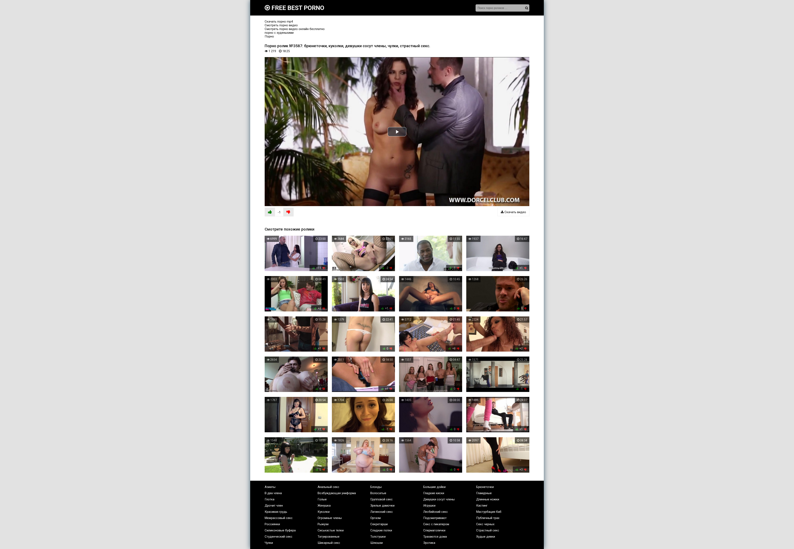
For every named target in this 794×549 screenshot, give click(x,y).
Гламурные (484, 493)
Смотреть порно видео (281, 25)
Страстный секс (487, 530)
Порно (269, 36)
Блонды (376, 487)
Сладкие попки (381, 530)
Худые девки (485, 536)
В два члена (273, 493)
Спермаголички (434, 530)
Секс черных (485, 524)
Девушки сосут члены (439, 499)
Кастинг (482, 505)
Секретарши (379, 524)
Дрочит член (274, 505)
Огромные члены (330, 518)
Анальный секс (328, 487)
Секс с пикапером (436, 524)
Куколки (324, 512)
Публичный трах (487, 518)
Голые (322, 499)
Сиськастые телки (331, 530)
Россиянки (272, 524)
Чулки (269, 543)
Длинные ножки (487, 499)
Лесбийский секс (435, 512)
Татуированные (329, 536)
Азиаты (270, 487)
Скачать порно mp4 (279, 21)
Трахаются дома (435, 536)
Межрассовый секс (279, 518)
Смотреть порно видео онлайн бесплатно (295, 29)
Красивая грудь (276, 512)
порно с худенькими (279, 33)
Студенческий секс (278, 536)
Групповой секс (381, 499)
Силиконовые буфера (280, 530)
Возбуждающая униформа (337, 493)
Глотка (269, 499)
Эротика (429, 543)
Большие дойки (434, 487)
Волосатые (378, 493)
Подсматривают (435, 518)
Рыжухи (323, 524)
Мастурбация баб (488, 512)
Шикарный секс (329, 543)
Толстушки (378, 536)
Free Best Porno (297, 7)
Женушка (324, 505)
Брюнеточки (485, 487)
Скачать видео (515, 212)
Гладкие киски (433, 493)
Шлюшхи (376, 543)
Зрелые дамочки (382, 505)
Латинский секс (381, 512)
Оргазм (375, 518)
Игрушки (429, 505)
